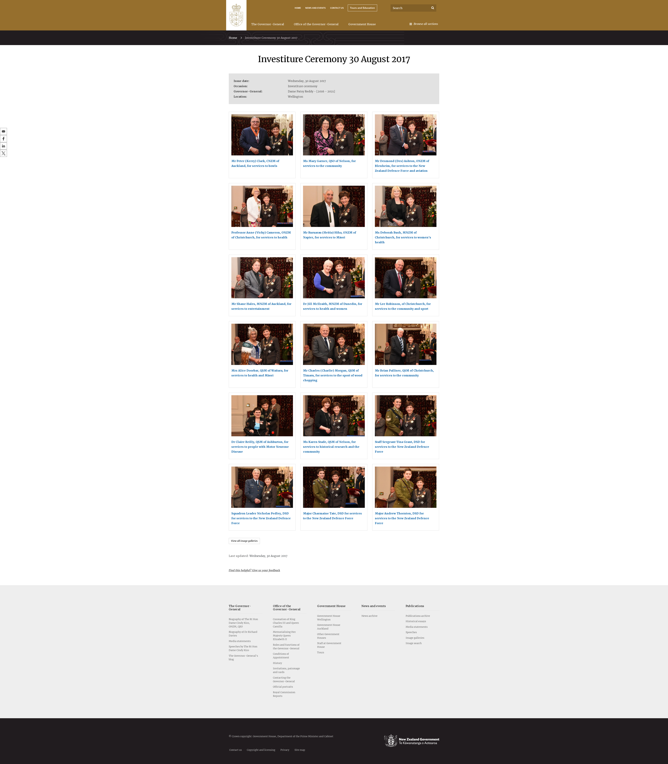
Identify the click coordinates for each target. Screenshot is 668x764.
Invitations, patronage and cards (286, 670)
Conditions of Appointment (281, 655)
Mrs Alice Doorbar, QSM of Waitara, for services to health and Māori (259, 373)
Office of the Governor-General (316, 24)
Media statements (240, 641)
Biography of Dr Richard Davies (243, 633)
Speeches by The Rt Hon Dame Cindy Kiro (243, 648)
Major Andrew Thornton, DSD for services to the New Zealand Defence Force (402, 518)
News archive (369, 615)
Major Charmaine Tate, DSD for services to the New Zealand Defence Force (332, 516)
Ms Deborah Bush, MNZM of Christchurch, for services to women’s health (403, 237)
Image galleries (415, 637)
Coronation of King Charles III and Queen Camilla (286, 623)
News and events (373, 606)
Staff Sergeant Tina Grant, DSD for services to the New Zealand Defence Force (402, 446)
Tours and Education (362, 7)
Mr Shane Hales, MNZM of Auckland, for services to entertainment (261, 306)
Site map (300, 749)
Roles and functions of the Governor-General (286, 646)
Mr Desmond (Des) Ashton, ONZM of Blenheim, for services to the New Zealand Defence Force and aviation (402, 165)
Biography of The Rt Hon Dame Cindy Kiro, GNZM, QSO (243, 623)
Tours (320, 652)
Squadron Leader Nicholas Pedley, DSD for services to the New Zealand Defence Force (261, 518)
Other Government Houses (328, 636)
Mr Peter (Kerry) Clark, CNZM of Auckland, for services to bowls (255, 163)
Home (298, 8)
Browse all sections (426, 24)
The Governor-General (267, 24)
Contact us (337, 8)
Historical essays (416, 621)
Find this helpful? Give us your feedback (254, 570)
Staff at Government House (329, 645)
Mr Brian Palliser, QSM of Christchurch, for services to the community (404, 373)
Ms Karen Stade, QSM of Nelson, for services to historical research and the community (331, 446)
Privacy (284, 749)
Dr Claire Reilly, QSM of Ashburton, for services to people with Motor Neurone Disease (260, 446)
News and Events (315, 8)
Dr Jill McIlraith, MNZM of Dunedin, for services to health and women (332, 306)
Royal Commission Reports (284, 694)
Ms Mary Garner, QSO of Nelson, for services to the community (329, 163)
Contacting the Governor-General (284, 679)
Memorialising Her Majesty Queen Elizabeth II (284, 635)
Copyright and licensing (261, 749)
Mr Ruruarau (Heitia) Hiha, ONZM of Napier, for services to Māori (329, 235)
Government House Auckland (328, 626)
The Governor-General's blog (243, 657)
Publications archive (418, 615)
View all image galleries (244, 540)
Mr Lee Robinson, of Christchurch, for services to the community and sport (403, 306)
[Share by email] (3, 131)
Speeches (411, 632)
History (277, 663)
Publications (415, 606)
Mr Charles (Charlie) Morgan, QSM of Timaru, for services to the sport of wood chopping (332, 375)
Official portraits (283, 686)
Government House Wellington (328, 617)
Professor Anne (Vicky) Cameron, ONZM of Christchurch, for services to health (261, 235)
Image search (414, 643)
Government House (362, 24)
